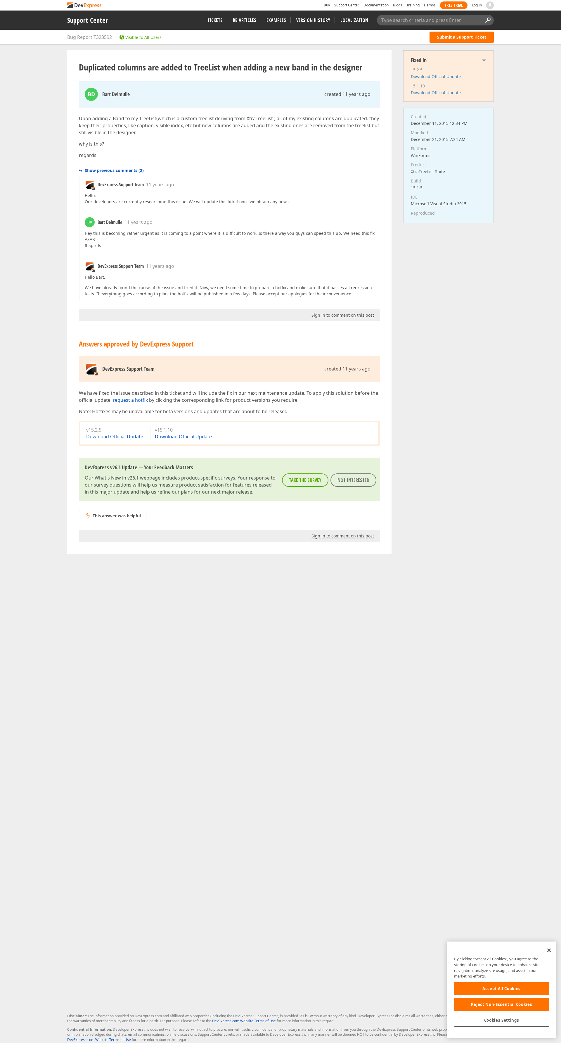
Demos (430, 5)
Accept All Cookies (501, 988)
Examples (276, 20)
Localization (354, 20)
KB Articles (244, 20)
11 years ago (160, 184)
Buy (327, 5)
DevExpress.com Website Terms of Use (244, 1020)
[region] (501, 990)
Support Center (346, 5)
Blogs (397, 5)
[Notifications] (490, 5)
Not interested (353, 480)
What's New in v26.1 (117, 478)
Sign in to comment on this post (342, 315)
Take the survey (305, 480)
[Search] (488, 20)
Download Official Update (114, 436)
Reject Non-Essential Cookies (501, 1004)
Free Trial (454, 5)
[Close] (549, 950)
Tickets (215, 20)
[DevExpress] (85, 5)
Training (413, 5)
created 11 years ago (347, 94)
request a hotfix (130, 400)
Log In (477, 5)
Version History (313, 20)
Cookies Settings (501, 1020)
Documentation (376, 5)
